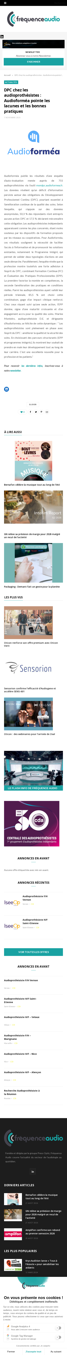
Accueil (7, 75)
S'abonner (33, 61)
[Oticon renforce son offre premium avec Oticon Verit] (28, 636)
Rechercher (60, 2)
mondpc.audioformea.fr (49, 185)
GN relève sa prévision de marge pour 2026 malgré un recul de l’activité (32, 536)
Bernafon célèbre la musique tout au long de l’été (32, 484)
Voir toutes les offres (33, 952)
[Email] (47, 411)
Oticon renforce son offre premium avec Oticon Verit (31, 644)
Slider (33, 404)
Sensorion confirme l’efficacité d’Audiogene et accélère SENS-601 (30, 690)
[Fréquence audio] (33, 19)
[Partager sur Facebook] (30, 411)
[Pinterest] (41, 411)
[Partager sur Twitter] (36, 411)
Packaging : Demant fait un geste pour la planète (32, 586)
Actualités (11, 82)
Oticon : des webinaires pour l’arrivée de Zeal (29, 734)
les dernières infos (32, 365)
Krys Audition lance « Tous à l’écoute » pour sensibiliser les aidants (42, 1264)
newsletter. (16, 370)
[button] (6, 389)
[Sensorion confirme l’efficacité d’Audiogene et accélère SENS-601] (28, 682)
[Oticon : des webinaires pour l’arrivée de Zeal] (28, 728)
